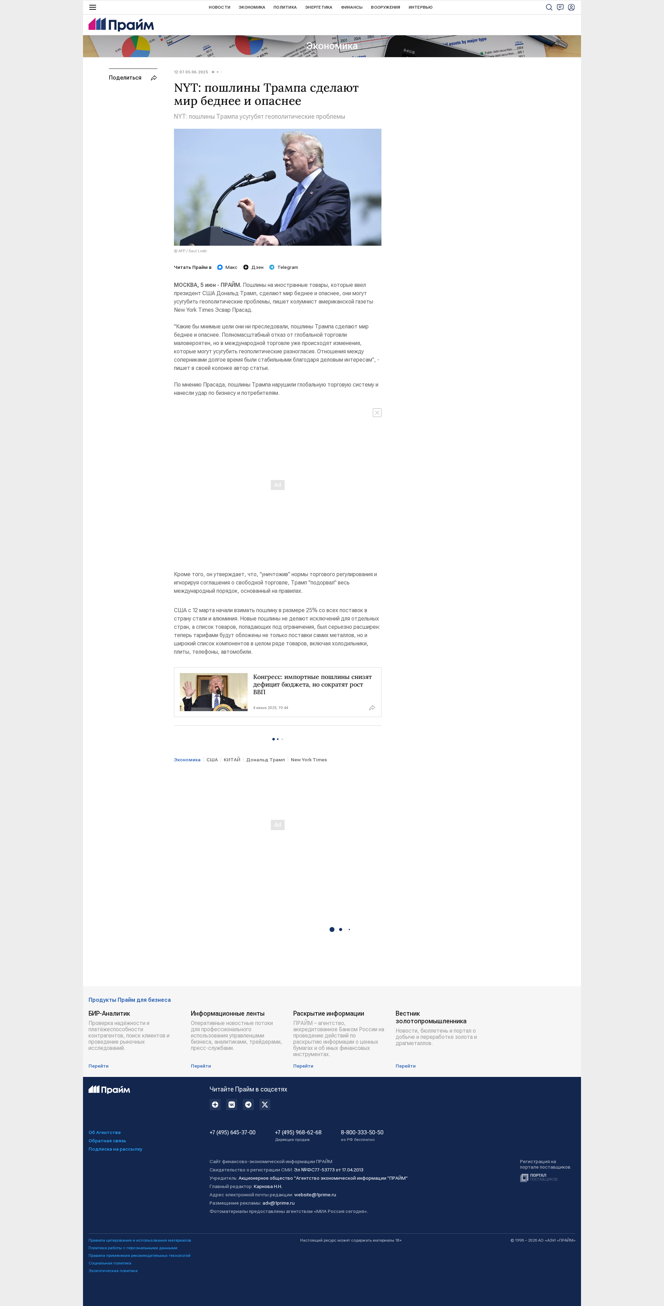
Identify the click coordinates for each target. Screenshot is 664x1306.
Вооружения (385, 7)
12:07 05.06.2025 (191, 72)
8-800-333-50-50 (362, 1136)
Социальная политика (110, 1263)
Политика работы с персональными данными (133, 1247)
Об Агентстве (105, 1132)
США (212, 759)
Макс (231, 267)
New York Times (309, 759)
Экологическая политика (113, 1270)
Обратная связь (107, 1140)
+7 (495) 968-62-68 (298, 1136)
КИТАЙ (232, 759)
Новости (219, 7)
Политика (285, 7)
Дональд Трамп (265, 759)
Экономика (252, 7)
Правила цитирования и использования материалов (140, 1240)
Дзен (257, 267)
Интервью (421, 7)
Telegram (287, 267)
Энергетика (318, 7)
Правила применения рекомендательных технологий (140, 1255)
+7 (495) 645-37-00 (233, 1133)
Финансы (352, 7)
